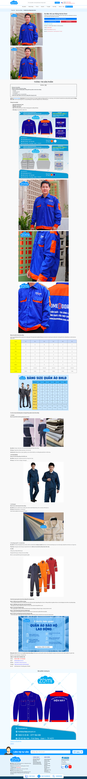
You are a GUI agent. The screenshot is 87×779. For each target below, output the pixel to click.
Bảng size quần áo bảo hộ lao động (19, 88)
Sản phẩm (24, 6)
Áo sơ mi (45, 762)
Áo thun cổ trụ (46, 760)
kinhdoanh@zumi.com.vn (70, 3)
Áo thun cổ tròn (47, 761)
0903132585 (68, 2)
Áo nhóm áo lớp (47, 763)
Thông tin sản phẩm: (16, 87)
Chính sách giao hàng (37, 762)
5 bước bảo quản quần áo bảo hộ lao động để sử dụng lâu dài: (24, 95)
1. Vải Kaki (14, 90)
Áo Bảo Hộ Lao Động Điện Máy (15, 741)
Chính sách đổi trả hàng (37, 764)
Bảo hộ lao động (47, 765)
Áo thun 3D (46, 770)
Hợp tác (42, 6)
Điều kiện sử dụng (36, 759)
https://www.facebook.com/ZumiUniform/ (21, 664)
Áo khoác (46, 764)
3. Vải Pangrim (15, 93)
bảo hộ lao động (17, 98)
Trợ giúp (48, 6)
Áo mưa (45, 766)
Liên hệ (60, 6)
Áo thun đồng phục (47, 759)
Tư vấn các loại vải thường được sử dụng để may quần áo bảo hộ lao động (26, 89)
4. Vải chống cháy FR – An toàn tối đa (19, 94)
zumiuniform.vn (17, 662)
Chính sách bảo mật (36, 758)
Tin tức (37, 6)
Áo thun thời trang (47, 769)
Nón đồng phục (47, 767)
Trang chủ (13, 10)
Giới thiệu (54, 6)
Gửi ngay (76, 752)
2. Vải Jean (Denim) (16, 91)
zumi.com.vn (24, 662)
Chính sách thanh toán (37, 763)
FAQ (63, 6)
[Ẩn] (45, 85)
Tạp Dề (45, 768)
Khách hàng (30, 6)
